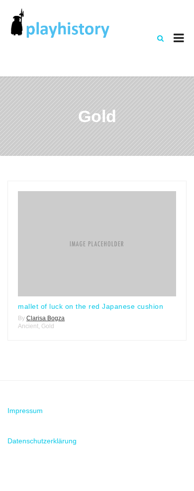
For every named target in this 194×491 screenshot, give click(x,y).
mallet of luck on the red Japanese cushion (90, 306)
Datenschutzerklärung (42, 441)
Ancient (28, 326)
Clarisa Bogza (45, 318)
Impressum (25, 411)
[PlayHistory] (59, 23)
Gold (47, 326)
